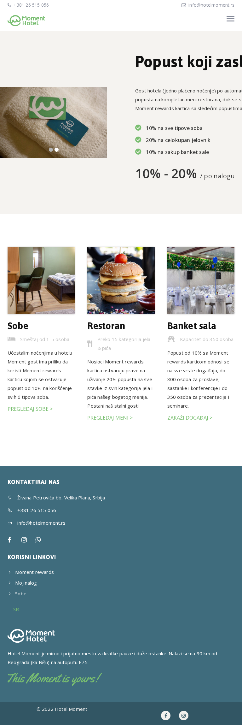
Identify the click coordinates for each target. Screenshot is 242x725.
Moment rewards (34, 572)
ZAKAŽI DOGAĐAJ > (189, 417)
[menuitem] (16, 609)
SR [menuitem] (16, 609)
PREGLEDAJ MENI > (110, 417)
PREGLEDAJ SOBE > (30, 408)
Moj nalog (26, 583)
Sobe (18, 325)
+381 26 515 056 (30, 5)
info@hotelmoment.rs (211, 5)
